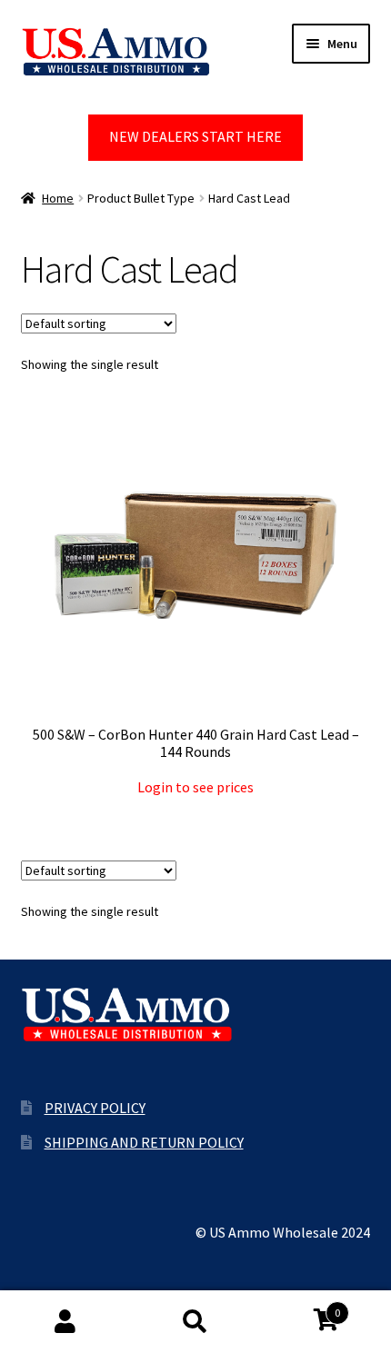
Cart (301, 1306)
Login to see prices (195, 787)
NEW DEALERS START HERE (195, 136)
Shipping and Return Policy (144, 1142)
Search (195, 1322)
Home (58, 198)
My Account (65, 1322)
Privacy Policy (95, 1108)
